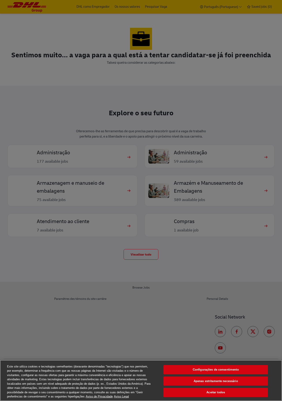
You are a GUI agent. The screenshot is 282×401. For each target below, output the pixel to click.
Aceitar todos (215, 392)
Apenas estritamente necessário (216, 381)
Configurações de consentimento (216, 369)
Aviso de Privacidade (99, 396)
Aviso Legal (121, 396)
